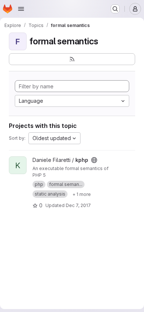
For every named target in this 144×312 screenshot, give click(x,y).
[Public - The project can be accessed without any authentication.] (94, 160)
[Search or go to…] (115, 8)
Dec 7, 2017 (78, 205)
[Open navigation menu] (21, 9)
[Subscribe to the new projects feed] (72, 59)
